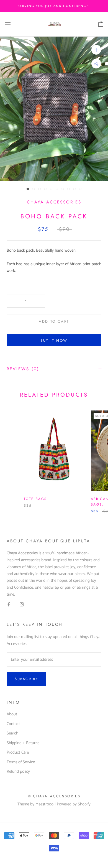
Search (12, 733)
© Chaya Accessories (54, 796)
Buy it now (54, 340)
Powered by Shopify (74, 804)
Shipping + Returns (23, 743)
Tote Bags (35, 498)
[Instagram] (22, 604)
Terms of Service (21, 762)
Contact (13, 724)
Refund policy (18, 772)
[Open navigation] (8, 24)
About (12, 714)
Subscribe (26, 679)
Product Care (18, 752)
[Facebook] (9, 604)
